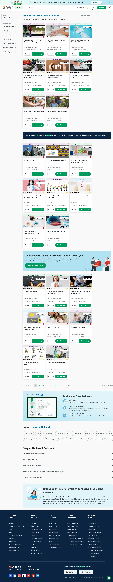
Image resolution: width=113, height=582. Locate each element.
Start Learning (38, 54)
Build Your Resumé (72, 523)
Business (11, 523)
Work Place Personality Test (76, 541)
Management (12, 541)
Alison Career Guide (72, 526)
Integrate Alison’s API (93, 538)
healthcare (88, 433)
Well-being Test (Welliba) (76, 538)
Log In (93, 8)
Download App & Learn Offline (96, 535)
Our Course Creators (37, 538)
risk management (94, 439)
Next (69, 385)
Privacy (74, 577)
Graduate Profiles (54, 538)
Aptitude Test (73, 535)
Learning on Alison (36, 541)
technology (48, 433)
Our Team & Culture (36, 529)
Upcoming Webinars (93, 553)
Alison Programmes (36, 553)
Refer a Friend (92, 544)
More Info (27, 54)
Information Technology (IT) (16, 535)
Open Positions (35, 535)
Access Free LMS (92, 523)
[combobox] (9, 17)
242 (54, 385)
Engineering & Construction (16, 526)
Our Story (33, 523)
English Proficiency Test (75, 544)
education (39, 439)
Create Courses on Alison (95, 532)
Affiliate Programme (93, 526)
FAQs (29, 566)
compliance (62, 439)
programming (76, 433)
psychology (50, 439)
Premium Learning (54, 544)
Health (10, 532)
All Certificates (53, 526)
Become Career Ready (35, 265)
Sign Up (101, 7)
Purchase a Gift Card (54, 547)
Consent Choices (85, 577)
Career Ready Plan (72, 529)
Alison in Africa (35, 550)
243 (60, 385)
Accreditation (52, 523)
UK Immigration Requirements (96, 550)
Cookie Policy (94, 577)
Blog (32, 544)
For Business (80, 7)
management (28, 433)
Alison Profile (91, 529)
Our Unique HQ (35, 532)
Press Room (34, 547)
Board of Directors (36, 526)
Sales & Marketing (14, 547)
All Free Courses (53, 532)
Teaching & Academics (15, 550)
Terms (78, 577)
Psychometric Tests (72, 532)
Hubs (50, 541)
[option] (28, 433)
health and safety (62, 433)
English (11, 529)
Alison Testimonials (54, 535)
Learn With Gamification (94, 541)
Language (11, 538)
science (106, 439)
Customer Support (33, 569)
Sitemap (101, 577)
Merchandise (91, 556)
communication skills (77, 439)
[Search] (26, 7)
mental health (100, 433)
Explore (18, 7)
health (39, 433)
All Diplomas (52, 529)
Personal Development (15, 544)
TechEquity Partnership (94, 547)
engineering (28, 439)
